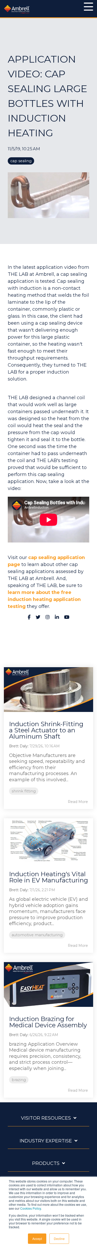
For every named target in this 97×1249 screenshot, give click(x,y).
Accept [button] (37, 1238)
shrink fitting (24, 791)
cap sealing (21, 161)
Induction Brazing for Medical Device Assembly (48, 1022)
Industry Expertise (46, 1141)
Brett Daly (18, 746)
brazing (19, 1079)
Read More (78, 802)
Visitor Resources (46, 1118)
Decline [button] (59, 1238)
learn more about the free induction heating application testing (44, 599)
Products (45, 1163)
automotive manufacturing (37, 935)
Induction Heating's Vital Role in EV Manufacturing (48, 877)
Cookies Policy (30, 1208)
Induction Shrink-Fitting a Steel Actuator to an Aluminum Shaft (46, 730)
